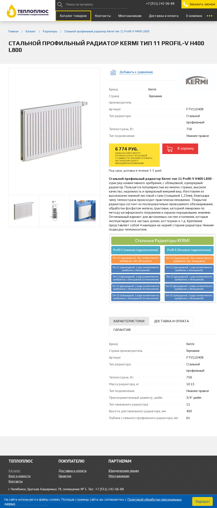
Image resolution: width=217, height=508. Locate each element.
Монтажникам (129, 16)
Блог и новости (19, 476)
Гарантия (64, 476)
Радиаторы (50, 31)
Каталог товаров (73, 16)
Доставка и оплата (163, 16)
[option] (24, 211)
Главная (13, 31)
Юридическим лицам (123, 470)
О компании (195, 16)
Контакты (103, 16)
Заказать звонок (202, 4)
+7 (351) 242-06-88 (160, 3)
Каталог (31, 31)
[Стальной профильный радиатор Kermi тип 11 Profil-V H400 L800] (54, 131)
